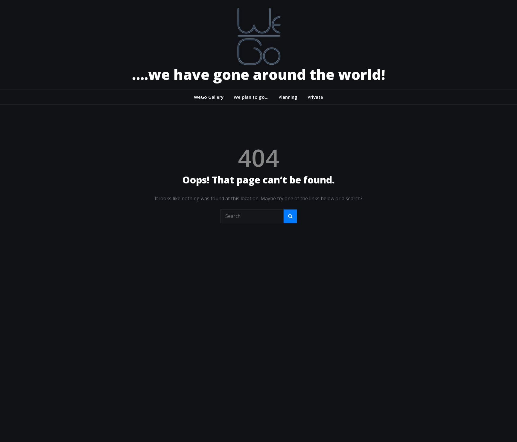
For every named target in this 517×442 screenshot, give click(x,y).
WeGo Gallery (208, 97)
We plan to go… (251, 97)
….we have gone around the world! (258, 74)
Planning (288, 97)
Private (315, 97)
